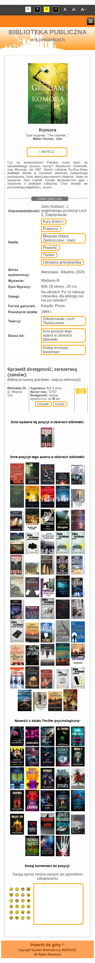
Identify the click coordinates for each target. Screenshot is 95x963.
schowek (43, 404)
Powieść (50, 248)
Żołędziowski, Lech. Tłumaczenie (59, 321)
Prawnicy (50, 229)
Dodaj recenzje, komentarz (56, 350)
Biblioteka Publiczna (48, 32)
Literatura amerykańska (62, 262)
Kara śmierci (53, 221)
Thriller (48, 255)
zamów (59, 404)
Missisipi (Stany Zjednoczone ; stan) (59, 238)
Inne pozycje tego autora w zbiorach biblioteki (57, 335)
